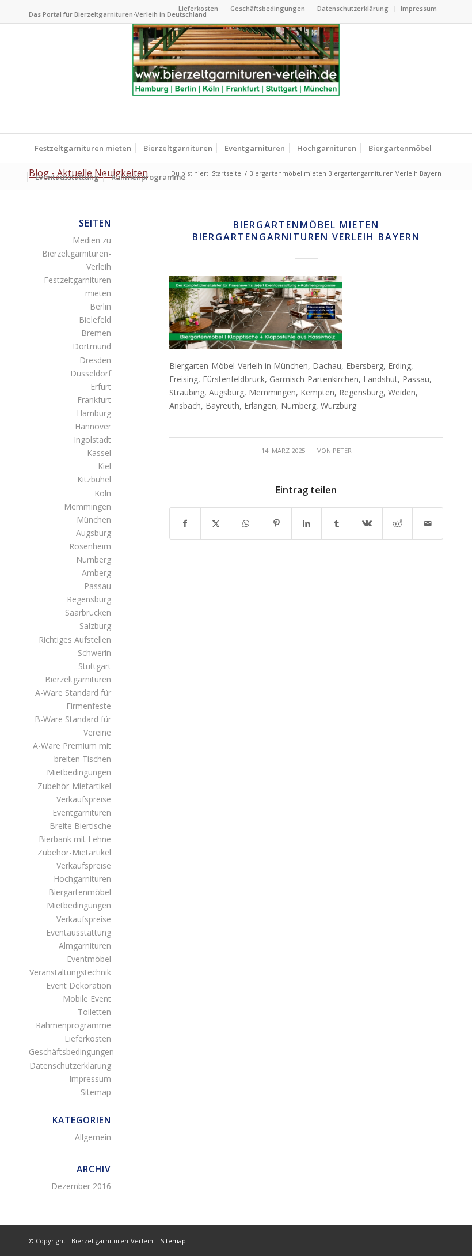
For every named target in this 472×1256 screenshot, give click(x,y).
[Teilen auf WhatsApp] (246, 523)
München (94, 519)
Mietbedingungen (79, 772)
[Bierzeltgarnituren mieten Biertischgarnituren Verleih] (236, 78)
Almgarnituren (85, 945)
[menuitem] (198, 9)
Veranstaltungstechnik (70, 972)
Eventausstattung (78, 932)
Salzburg (95, 625)
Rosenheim (90, 546)
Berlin (100, 306)
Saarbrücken (88, 612)
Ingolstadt (92, 439)
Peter (342, 450)
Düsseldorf (90, 373)
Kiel (104, 466)
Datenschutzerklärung (353, 8)
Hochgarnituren (82, 878)
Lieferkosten (198, 8)
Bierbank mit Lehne (75, 838)
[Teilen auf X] (216, 523)
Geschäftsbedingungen (267, 8)
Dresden (95, 359)
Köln (102, 493)
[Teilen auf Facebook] (185, 523)
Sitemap (96, 1092)
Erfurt (100, 386)
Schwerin (94, 652)
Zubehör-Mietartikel (74, 785)
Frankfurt (94, 399)
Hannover (93, 426)
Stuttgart (94, 666)
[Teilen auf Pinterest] (276, 523)
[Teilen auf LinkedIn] (307, 523)
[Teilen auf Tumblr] (337, 523)
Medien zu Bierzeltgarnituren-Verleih (76, 253)
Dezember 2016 (81, 1185)
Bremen (96, 332)
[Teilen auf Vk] (367, 523)
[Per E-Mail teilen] (428, 523)
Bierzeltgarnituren (78, 679)
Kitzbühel (94, 479)
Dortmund (92, 346)
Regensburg (89, 599)
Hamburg (94, 413)
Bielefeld (95, 319)
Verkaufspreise (83, 799)
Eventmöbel (89, 958)
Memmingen (87, 506)
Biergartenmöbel (79, 892)
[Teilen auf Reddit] (398, 523)
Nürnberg (93, 559)
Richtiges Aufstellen (75, 639)
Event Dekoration (78, 985)
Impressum (419, 8)
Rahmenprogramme (73, 1025)
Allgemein (93, 1136)
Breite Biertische (80, 825)
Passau (97, 585)
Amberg (96, 572)
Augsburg (93, 532)
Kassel (99, 452)
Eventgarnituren (81, 812)
